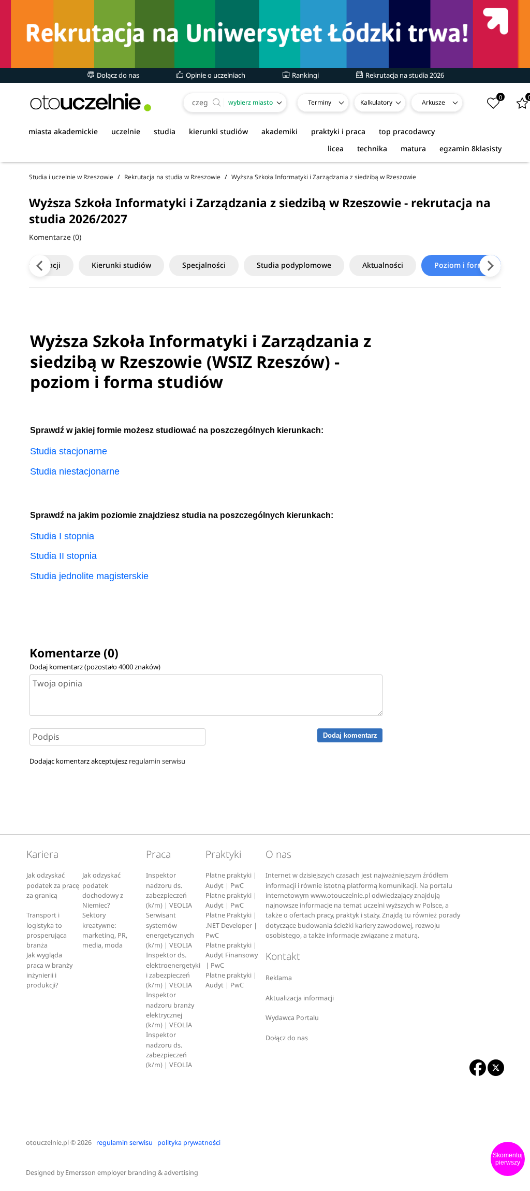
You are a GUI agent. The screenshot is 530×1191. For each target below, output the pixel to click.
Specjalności (204, 265)
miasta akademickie (63, 131)
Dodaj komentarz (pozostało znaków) (95, 666)
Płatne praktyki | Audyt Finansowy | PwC (231, 955)
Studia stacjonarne (68, 451)
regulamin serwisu (157, 761)
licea (336, 148)
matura (413, 148)
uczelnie (125, 131)
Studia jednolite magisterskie (89, 576)
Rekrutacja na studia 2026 (404, 75)
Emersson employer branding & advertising (131, 1172)
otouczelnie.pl (47, 1142)
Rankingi (304, 75)
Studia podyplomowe (294, 265)
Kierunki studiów (121, 265)
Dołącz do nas (117, 75)
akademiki (279, 131)
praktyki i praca (338, 131)
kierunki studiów (218, 131)
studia (164, 131)
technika (372, 148)
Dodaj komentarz (350, 735)
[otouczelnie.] (90, 102)
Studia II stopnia (63, 556)
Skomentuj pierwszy (508, 1159)
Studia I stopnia (62, 536)
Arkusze (433, 102)
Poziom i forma (461, 265)
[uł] (265, 34)
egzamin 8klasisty (470, 148)
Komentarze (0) (55, 237)
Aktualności (382, 265)
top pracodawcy (407, 131)
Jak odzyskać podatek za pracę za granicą (52, 885)
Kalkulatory (376, 102)
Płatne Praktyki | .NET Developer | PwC (231, 925)
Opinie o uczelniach (214, 75)
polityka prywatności (188, 1142)
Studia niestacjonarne (75, 471)
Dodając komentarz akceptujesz (107, 761)
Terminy (319, 102)
